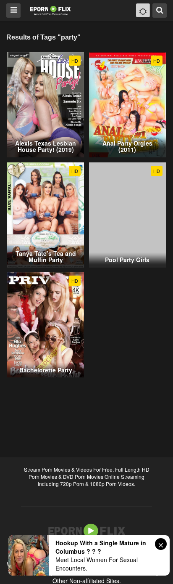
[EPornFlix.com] (51, 10)
